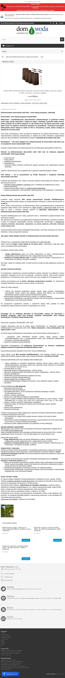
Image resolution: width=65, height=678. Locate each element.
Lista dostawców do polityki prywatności (11, 663)
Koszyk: (10, 46)
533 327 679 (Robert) (9, 573)
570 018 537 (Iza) (8, 577)
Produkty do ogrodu (6, 636)
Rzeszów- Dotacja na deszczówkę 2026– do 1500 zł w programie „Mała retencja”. (47, 529)
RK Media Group (60, 674)
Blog (2, 645)
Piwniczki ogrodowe (6, 655)
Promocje (3, 633)
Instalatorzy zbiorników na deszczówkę (11, 652)
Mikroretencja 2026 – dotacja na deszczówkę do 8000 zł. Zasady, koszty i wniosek (16, 529)
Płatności (10, 596)
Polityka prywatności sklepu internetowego (12, 661)
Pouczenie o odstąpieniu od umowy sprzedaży (13, 666)
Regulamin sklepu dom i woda (8, 660)
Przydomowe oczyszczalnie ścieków (10, 653)
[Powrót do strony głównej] (2, 57)
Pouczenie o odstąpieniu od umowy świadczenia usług (15, 667)
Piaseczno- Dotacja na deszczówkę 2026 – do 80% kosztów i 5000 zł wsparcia (15, 547)
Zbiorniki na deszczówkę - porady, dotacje (11, 650)
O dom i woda (4, 639)
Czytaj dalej (26, 540)
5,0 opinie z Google (32, 1)
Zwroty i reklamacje (6, 669)
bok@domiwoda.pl (8, 580)
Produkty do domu (5, 637)
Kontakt (61, 23)
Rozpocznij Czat (12, 674)
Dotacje (10, 616)
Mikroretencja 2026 (10, 14)
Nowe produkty (5, 634)
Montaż (10, 607)
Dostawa (10, 587)
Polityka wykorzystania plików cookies (10, 664)
